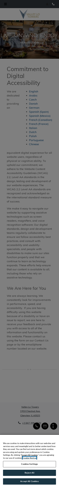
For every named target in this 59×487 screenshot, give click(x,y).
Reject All (29, 473)
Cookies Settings (29, 464)
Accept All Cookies (29, 481)
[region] (29, 461)
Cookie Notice (29, 458)
